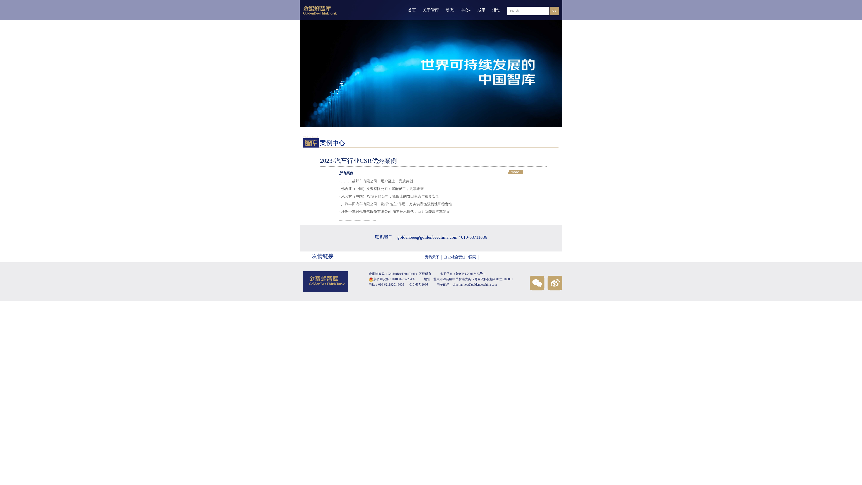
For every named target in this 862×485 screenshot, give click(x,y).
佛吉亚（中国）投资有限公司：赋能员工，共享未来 (382, 189)
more (515, 172)
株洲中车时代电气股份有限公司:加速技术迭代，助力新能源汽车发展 (395, 212)
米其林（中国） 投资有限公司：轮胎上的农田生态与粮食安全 (390, 196)
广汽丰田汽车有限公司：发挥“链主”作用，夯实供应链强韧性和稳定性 (396, 204)
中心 (464, 10)
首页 (412, 10)
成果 (481, 10)
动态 (450, 10)
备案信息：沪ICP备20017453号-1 (463, 274)
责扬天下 (432, 257)
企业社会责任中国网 (460, 257)
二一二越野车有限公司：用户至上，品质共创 (377, 181)
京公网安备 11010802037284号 (394, 279)
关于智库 (431, 10)
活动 (496, 10)
